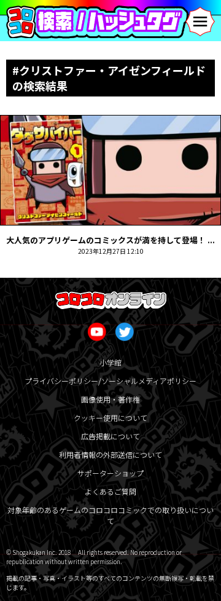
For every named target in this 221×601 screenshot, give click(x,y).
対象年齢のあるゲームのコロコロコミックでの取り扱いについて (110, 515)
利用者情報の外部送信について (110, 454)
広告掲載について (110, 436)
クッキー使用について (110, 417)
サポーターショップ (110, 473)
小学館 (110, 362)
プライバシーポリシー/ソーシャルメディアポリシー (110, 380)
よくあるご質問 (110, 491)
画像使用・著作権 (110, 399)
